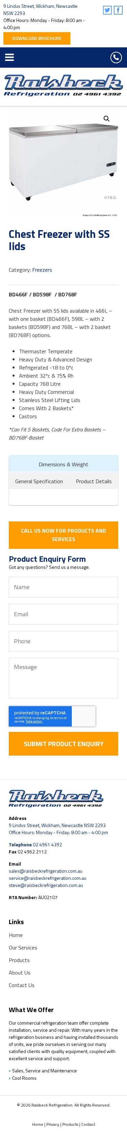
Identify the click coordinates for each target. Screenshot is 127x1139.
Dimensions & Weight (63, 464)
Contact (88, 1124)
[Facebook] (119, 10)
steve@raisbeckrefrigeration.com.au (46, 885)
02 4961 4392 (116, 57)
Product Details (94, 481)
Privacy (52, 1124)
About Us (19, 972)
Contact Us (22, 985)
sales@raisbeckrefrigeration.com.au (45, 870)
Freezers (42, 270)
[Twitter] (108, 10)
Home (16, 935)
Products (19, 960)
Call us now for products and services (63, 535)
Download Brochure (37, 38)
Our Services (23, 947)
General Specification (39, 481)
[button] (107, 119)
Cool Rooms (24, 1077)
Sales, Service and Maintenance (44, 1070)
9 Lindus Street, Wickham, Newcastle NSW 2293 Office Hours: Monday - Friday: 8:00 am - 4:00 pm (58, 829)
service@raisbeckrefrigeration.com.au (47, 877)
